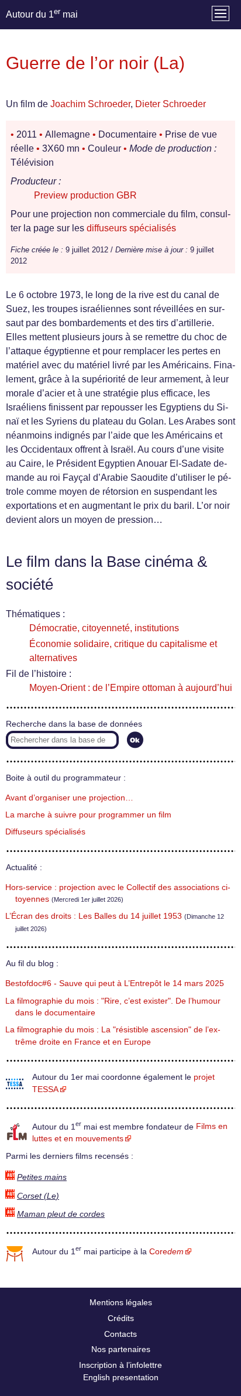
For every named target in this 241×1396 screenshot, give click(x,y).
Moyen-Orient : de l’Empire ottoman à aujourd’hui (130, 688)
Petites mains (42, 1177)
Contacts (120, 1334)
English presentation (121, 1377)
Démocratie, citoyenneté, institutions (104, 628)
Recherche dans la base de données (74, 724)
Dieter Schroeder (170, 104)
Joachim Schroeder (90, 104)
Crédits (121, 1318)
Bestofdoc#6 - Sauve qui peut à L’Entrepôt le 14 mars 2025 (114, 983)
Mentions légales (120, 1302)
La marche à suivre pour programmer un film (88, 814)
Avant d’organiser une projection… (69, 797)
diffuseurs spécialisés (131, 228)
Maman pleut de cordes (61, 1214)
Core (166, 1251)
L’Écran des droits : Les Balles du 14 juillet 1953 (93, 916)
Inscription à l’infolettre (120, 1365)
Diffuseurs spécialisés (45, 831)
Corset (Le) (38, 1196)
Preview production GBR (85, 195)
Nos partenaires (120, 1349)
